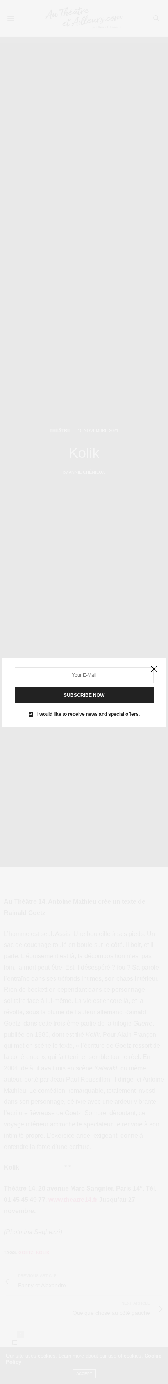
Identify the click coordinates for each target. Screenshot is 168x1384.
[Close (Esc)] (154, 669)
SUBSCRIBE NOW (84, 695)
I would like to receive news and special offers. (88, 714)
